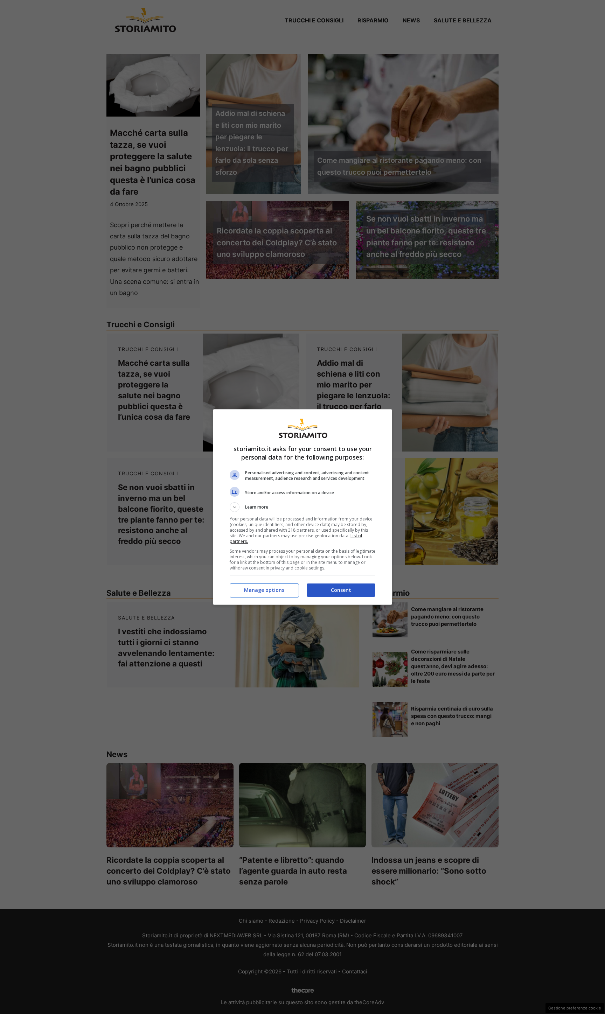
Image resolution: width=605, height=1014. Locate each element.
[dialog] (302, 507)
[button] (302, 507)
